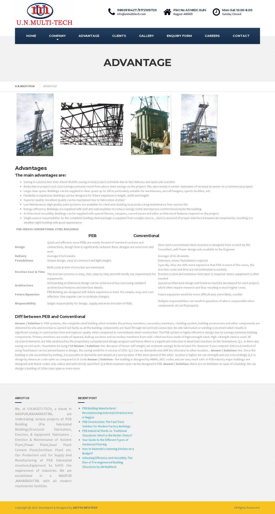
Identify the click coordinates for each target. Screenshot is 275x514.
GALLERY (146, 36)
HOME (31, 36)
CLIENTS (119, 36)
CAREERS (212, 36)
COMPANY (57, 36)
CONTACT (241, 36)
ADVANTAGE (89, 36)
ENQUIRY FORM (179, 36)
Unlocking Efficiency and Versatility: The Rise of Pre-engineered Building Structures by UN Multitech (107, 462)
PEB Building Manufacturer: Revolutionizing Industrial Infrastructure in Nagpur (107, 412)
